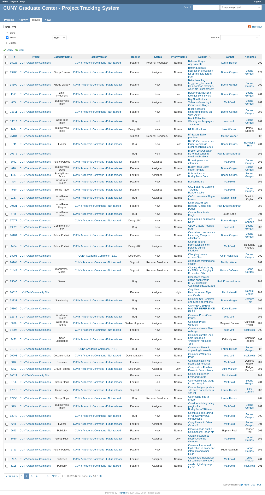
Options (13, 43)
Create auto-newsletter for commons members (201, 459)
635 (13, 102)
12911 (13, 111)
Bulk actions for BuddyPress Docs (198, 175)
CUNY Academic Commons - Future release (98, 72)
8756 (14, 382)
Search (187, 7)
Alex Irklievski (229, 292)
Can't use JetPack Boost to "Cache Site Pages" (199, 206)
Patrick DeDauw (229, 270)
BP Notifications (197, 129)
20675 (13, 153)
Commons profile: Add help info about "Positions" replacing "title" (200, 339)
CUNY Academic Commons (35, 62)
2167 (14, 197)
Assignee (250, 57)
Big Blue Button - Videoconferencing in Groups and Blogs (200, 102)
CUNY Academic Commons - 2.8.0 (97, 255)
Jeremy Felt (249, 300)
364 (13, 181)
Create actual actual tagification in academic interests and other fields (201, 449)
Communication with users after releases (199, 362)
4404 (14, 246)
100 (99, 476)
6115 (13, 465)
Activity (23, 19)
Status (12, 37)
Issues (36, 19)
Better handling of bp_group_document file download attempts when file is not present (201, 85)
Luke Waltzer (229, 129)
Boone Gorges (229, 72)
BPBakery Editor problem (197, 136)
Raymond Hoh (249, 144)
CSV (253, 484)
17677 (13, 220)
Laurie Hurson (229, 62)
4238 (14, 424)
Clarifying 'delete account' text (197, 256)
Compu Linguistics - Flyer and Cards (199, 375)
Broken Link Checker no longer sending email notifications (200, 153)
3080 (14, 438)
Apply (10, 50)
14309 (13, 84)
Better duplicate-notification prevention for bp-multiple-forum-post (200, 72)
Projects (14, 1)
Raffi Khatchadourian (229, 153)
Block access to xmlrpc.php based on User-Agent (200, 111)
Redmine (122, 492)
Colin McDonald (229, 255)
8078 (14, 323)
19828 (13, 227)
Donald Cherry (249, 292)
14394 (13, 329)
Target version (98, 57)
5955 (14, 459)
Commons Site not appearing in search (199, 349)
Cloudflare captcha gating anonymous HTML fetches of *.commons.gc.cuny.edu (201, 281)
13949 (13, 415)
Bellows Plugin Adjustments (196, 63)
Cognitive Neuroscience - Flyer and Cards (200, 292)
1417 (14, 175)
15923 (13, 62)
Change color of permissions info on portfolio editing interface (199, 246)
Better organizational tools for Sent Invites (200, 94)
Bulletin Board (196, 181)
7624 (14, 129)
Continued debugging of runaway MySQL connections (200, 416)
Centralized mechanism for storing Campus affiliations (201, 235)
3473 (14, 339)
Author (230, 57)
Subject (202, 57)
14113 (13, 121)
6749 (14, 144)
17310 (13, 390)
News (48, 19)
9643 (14, 430)
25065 (13, 281)
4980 (14, 189)
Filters (12, 33)
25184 (13, 136)
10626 (13, 292)
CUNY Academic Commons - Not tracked (98, 62)
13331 (13, 300)
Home (5, 1)
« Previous (12, 476)
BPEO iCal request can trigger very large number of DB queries (201, 144)
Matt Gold (229, 102)
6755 (14, 213)
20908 (13, 355)
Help (22, 1)
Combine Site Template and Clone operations (201, 300)
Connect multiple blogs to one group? (201, 382)
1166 (13, 94)
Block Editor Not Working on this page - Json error (200, 121)
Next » (55, 476)
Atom (246, 484)
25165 (13, 308)
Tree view (257, 26)
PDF (259, 484)
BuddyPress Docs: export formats (198, 168)
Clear (21, 50)
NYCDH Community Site (35, 292)
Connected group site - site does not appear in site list (201, 390)
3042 (14, 161)
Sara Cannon (249, 220)
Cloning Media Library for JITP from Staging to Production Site (201, 270)
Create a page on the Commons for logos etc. (201, 430)
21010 (13, 349)
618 (13, 168)
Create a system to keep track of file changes (198, 438)
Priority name (179, 57)
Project (36, 57)
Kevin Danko (229, 308)
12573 (13, 316)
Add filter (215, 37)
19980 (13, 72)
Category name (63, 57)
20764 (13, 262)
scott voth (229, 121)
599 (13, 406)
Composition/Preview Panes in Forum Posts (200, 369)
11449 (13, 270)
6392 (14, 368)
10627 (13, 375)
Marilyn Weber (229, 136)
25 (90, 476)
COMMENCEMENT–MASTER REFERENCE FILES (201, 308)
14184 (13, 235)
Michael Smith (229, 197)
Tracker (135, 57)
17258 (13, 398)
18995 (13, 255)
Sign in (257, 1)
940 (13, 362)
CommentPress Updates (197, 323)
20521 (13, 205)
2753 (14, 449)
